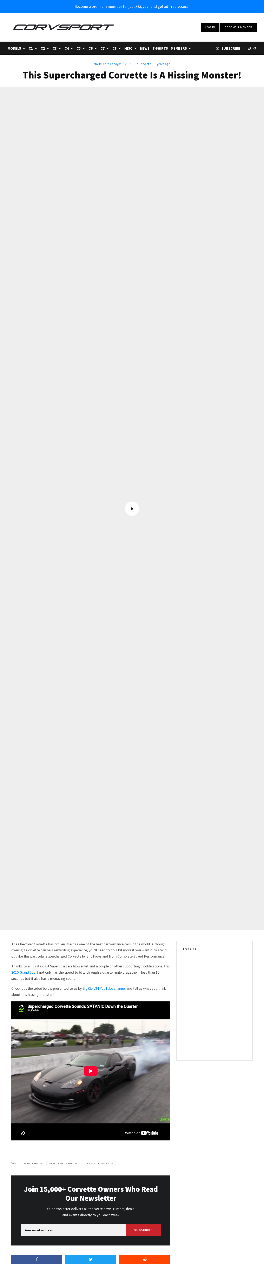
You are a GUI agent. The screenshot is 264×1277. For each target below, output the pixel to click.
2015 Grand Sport (24, 972)
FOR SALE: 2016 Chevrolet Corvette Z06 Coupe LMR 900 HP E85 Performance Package (223, 1047)
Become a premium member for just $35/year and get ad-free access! (132, 6)
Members (179, 48)
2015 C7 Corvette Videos (100, 1163)
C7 (102, 48)
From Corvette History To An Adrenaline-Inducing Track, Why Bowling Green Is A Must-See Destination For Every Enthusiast (221, 1005)
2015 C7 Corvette (33, 1163)
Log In (210, 27)
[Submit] (144, 1259)
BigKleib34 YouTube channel (104, 988)
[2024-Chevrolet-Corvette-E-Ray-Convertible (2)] (189, 983)
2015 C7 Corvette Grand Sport (65, 1163)
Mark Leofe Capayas (107, 64)
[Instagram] (249, 48)
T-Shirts (160, 48)
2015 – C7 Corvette (138, 64)
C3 (55, 48)
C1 (31, 48)
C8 (114, 48)
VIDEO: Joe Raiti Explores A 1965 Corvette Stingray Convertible (219, 1027)
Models (14, 48)
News (145, 48)
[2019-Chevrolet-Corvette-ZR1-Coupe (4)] (189, 963)
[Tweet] (90, 1259)
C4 (67, 48)
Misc (128, 48)
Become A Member (238, 27)
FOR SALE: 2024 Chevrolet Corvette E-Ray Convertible (220, 983)
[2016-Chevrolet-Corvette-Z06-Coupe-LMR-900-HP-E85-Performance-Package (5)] (189, 1047)
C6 (90, 48)
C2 (43, 48)
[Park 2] (189, 1005)
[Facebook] (244, 48)
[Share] (36, 1259)
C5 (79, 48)
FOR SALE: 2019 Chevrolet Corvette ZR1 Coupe (218, 963)
